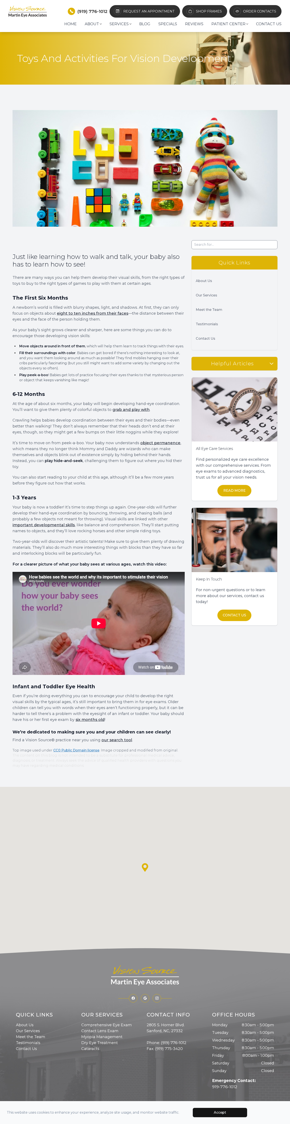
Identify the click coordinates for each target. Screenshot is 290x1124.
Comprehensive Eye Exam (106, 1025)
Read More (234, 491)
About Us (204, 281)
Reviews (194, 24)
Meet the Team (209, 310)
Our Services (206, 295)
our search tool (116, 740)
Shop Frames (209, 11)
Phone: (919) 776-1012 (166, 1042)
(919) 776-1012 (92, 11)
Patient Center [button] (228, 24)
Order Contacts (259, 11)
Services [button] (119, 24)
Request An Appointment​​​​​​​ (149, 11)
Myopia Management (101, 1037)
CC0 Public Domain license (76, 750)
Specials (167, 24)
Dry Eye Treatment (99, 1042)
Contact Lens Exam (99, 1031)
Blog (144, 24)
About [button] (92, 24)
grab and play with (131, 409)
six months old (90, 719)
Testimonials (207, 324)
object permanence (160, 443)
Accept (220, 1112)
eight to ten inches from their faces (92, 313)
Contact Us (269, 24)
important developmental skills (44, 525)
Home (70, 24)
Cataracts (90, 1048)
